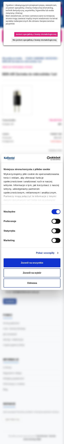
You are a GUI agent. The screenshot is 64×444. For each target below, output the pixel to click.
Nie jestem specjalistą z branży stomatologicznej (34, 40)
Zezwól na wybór (32, 272)
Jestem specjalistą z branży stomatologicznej (36, 34)
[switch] (56, 221)
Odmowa (32, 283)
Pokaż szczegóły (45, 253)
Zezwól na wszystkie (32, 262)
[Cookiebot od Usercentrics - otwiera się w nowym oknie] (46, 158)
